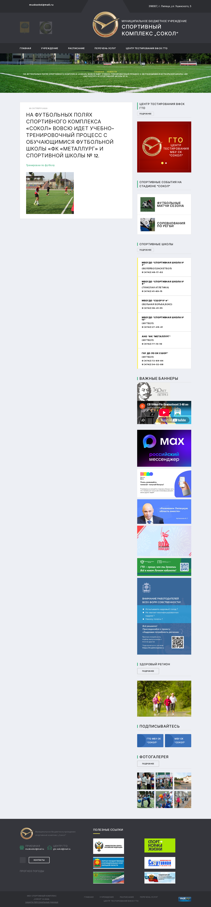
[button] (162, 163)
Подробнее (145, 113)
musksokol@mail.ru (34, 849)
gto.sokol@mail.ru (164, 142)
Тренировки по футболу (40, 165)
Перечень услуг (105, 48)
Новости (112, 71)
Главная (25, 48)
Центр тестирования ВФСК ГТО (147, 48)
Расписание (76, 48)
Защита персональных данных (41, 902)
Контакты (39, 860)
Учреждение (49, 48)
